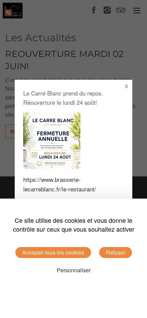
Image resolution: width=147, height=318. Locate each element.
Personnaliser (74, 270)
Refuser (115, 252)
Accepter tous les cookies (53, 252)
